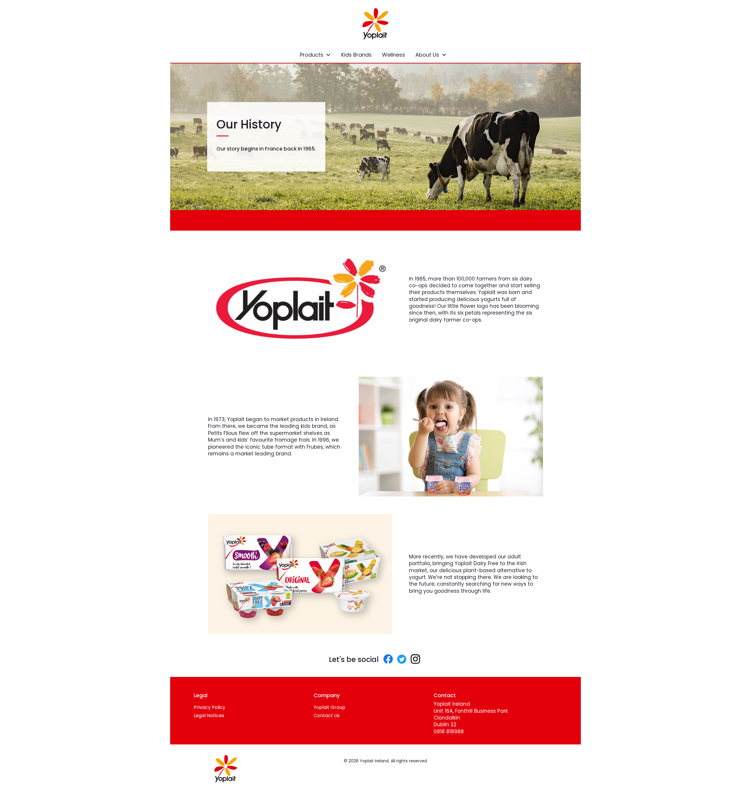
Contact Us (327, 715)
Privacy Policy (209, 707)
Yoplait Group (329, 707)
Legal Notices (209, 715)
